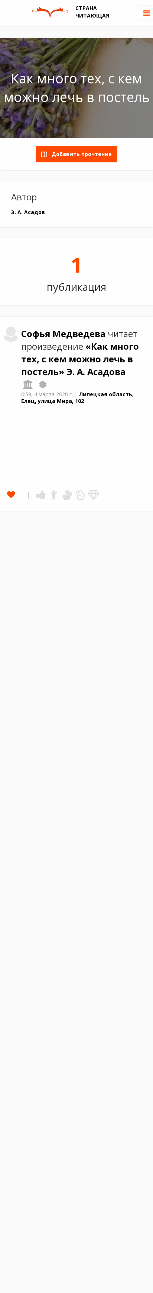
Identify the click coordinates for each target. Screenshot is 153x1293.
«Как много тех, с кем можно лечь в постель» (80, 359)
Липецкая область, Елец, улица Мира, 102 (77, 398)
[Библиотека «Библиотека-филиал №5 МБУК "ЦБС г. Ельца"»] (28, 384)
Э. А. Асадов (28, 212)
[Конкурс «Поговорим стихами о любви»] (42, 384)
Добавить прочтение (79, 154)
